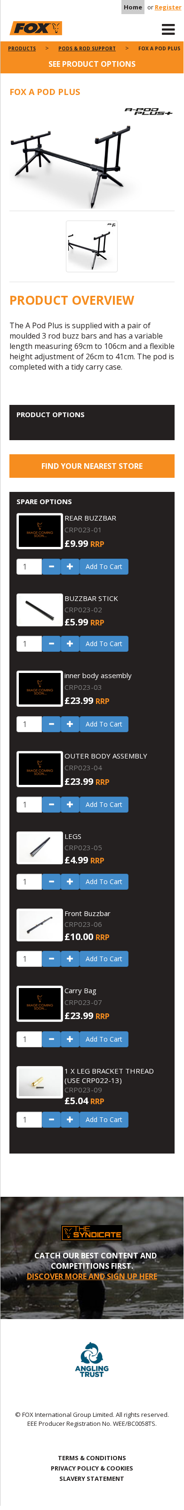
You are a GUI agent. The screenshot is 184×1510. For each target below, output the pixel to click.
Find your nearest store (92, 466)
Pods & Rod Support (87, 48)
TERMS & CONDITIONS (92, 1458)
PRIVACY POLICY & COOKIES (92, 1468)
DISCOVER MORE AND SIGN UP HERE (92, 1276)
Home (133, 7)
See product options (92, 64)
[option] (92, 159)
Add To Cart (104, 566)
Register (168, 7)
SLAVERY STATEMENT (91, 1478)
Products (22, 48)
